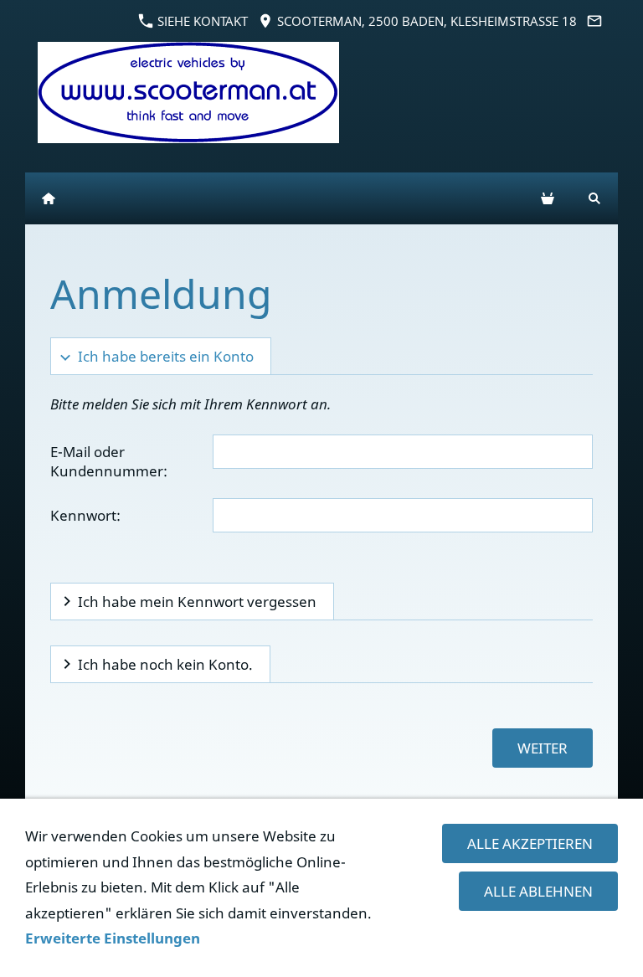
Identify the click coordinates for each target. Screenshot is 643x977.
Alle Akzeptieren (530, 843)
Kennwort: (85, 515)
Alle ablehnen (538, 891)
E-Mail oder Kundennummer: (108, 461)
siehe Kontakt (201, 21)
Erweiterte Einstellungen (112, 938)
